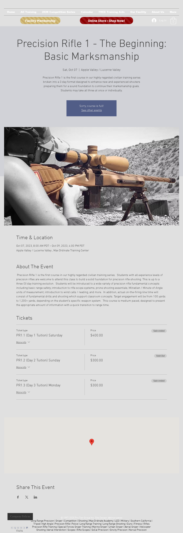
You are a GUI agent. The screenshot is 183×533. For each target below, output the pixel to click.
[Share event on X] (26, 497)
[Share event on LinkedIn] (35, 497)
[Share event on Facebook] (18, 497)
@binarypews (115, 517)
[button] (28, 12)
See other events (91, 110)
